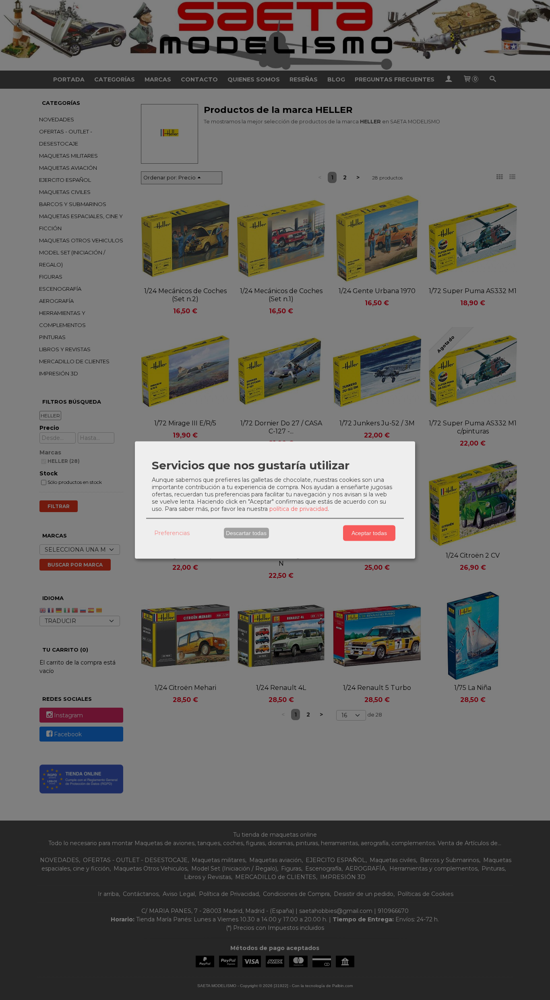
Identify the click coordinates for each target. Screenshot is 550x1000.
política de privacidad (298, 508)
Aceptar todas (369, 533)
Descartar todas (246, 533)
